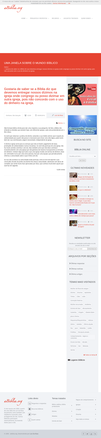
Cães (78, 296)
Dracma (79, 292)
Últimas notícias (77, 269)
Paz (72, 328)
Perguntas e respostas (38, 18)
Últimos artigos (76, 274)
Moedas (54, 416)
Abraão (84, 342)
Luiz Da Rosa (34, 434)
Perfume (73, 346)
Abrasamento (87, 308)
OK (69, 3)
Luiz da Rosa (59, 115)
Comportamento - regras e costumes (79, 337)
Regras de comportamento (85, 400)
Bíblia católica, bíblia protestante (59, 405)
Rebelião (83, 328)
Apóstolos (88, 292)
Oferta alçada (88, 324)
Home (23, 18)
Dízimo (60, 123)
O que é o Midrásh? (84, 190)
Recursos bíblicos (37, 409)
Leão (83, 296)
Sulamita (73, 312)
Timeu (73, 296)
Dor (79, 346)
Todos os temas (90, 355)
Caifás (90, 328)
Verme (73, 350)
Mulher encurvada (77, 304)
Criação (78, 409)
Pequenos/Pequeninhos (78, 320)
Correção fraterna (76, 300)
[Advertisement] (50, 38)
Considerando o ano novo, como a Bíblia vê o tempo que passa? (82, 215)
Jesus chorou (75, 316)
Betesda (85, 346)
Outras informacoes (59, 3)
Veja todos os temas (82, 419)
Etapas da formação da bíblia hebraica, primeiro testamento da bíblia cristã (81, 179)
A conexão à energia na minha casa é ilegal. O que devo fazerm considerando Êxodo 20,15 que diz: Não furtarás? (82, 202)
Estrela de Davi (75, 308)
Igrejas (78, 405)
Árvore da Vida (75, 342)
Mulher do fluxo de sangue (79, 288)
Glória (72, 324)
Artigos (34, 414)
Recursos (55, 18)
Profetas (73, 332)
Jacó (76, 328)
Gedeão (79, 324)
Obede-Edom (90, 312)
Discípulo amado (83, 332)
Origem (81, 312)
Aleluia (90, 320)
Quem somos (86, 18)
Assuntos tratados (71, 18)
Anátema (88, 304)
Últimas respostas (77, 263)
